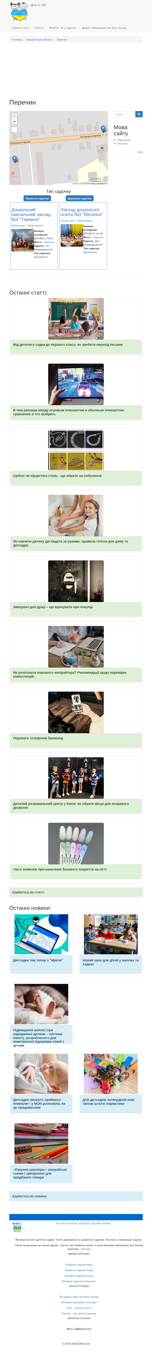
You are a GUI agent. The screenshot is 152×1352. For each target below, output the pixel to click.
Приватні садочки (37, 198)
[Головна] (20, 11)
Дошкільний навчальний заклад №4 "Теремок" (31, 214)
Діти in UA (38, 4)
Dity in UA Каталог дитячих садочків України (83, 1223)
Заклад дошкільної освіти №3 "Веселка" (82, 211)
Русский (122, 143)
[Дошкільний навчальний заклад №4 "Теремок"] (14, 159)
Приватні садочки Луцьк (79, 1275)
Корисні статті (20, 27)
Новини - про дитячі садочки (79, 1313)
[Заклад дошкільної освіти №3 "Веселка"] (103, 129)
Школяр (85, 1249)
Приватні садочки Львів (79, 1270)
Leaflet (75, 183)
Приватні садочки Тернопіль (79, 1281)
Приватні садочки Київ (78, 1264)
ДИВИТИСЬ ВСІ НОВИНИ (31, 1196)
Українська (124, 140)
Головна (17, 39)
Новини (38, 27)
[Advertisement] (76, 72)
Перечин (49, 242)
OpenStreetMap (89, 183)
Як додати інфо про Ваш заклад (79, 1296)
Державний (40, 257)
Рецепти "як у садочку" (62, 27)
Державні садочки (80, 198)
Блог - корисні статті (79, 1308)
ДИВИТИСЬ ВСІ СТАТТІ (29, 892)
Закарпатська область (39, 39)
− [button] (14, 121)
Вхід (140, 152)
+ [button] (14, 116)
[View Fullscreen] (14, 129)
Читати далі (18, 225)
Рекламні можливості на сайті (79, 1302)
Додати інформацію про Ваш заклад (104, 27)
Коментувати (35, 225)
